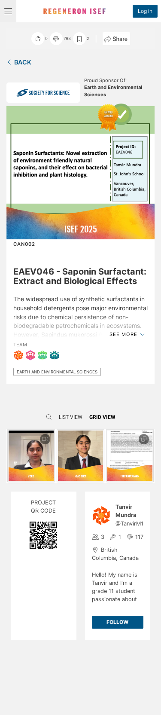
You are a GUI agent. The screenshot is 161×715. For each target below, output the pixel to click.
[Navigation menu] (8, 11)
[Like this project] (37, 38)
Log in (145, 11)
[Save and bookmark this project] (79, 38)
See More (124, 334)
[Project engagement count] (56, 38)
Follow (117, 622)
